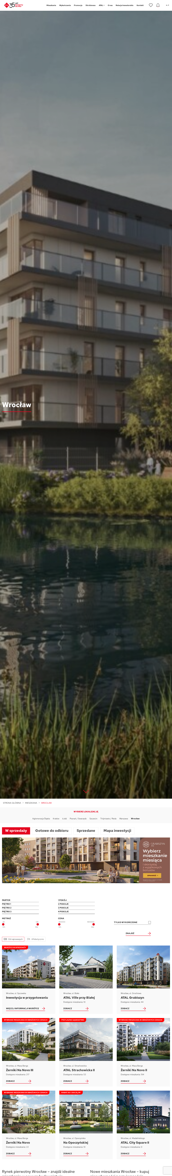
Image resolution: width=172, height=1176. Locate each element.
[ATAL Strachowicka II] (86, 1052)
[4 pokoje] (76, 912)
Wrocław (135, 818)
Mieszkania (31, 803)
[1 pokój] (76, 900)
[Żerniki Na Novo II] (143, 1052)
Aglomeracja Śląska (41, 818)
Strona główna (12, 803)
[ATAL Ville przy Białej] (86, 980)
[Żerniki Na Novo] (28, 1125)
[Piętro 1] (20, 904)
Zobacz (67, 1008)
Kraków (56, 818)
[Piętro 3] (20, 912)
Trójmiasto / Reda (108, 818)
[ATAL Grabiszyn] (143, 980)
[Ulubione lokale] (151, 5)
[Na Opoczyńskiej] (86, 1125)
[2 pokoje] (76, 904)
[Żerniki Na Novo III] (28, 1052)
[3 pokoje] (76, 908)
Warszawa (123, 818)
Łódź (64, 818)
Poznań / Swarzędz (78, 818)
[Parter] (20, 900)
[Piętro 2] (20, 908)
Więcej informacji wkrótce (22, 1008)
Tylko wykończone (125, 922)
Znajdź (130, 933)
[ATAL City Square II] (143, 1125)
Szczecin (93, 818)
